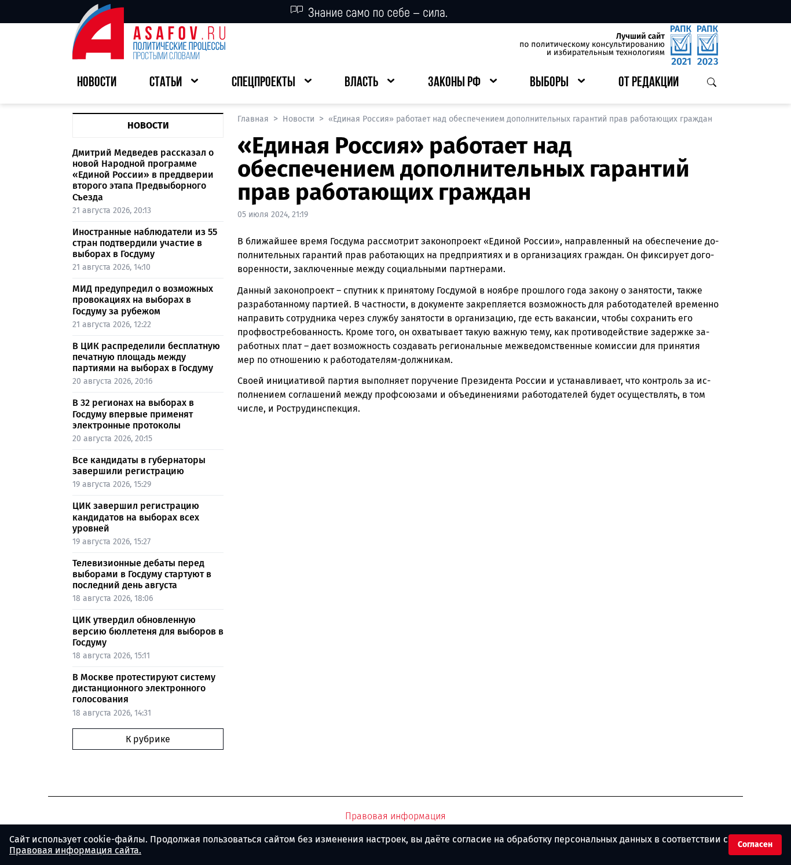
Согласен (755, 844)
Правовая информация (395, 816)
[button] (174, 83)
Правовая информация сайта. (75, 850)
